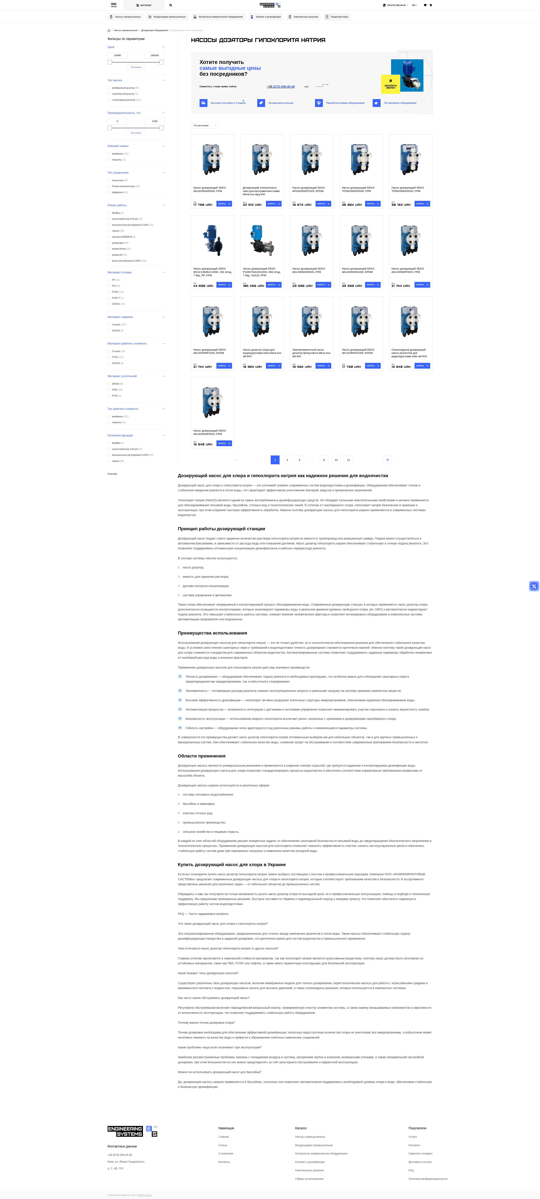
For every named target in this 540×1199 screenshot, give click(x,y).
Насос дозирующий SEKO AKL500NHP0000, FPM (408, 270)
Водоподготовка (339, 17)
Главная (223, 1136)
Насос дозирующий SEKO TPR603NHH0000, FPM (408, 189)
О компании (225, 1153)
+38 (396, 5)
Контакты (224, 1161)
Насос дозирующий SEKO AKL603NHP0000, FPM (209, 432)
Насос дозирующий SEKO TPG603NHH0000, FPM (358, 189)
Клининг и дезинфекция (268, 17)
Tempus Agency (144, 1195)
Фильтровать (136, 67)
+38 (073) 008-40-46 (120, 1154)
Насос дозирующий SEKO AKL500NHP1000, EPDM (209, 351)
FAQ (411, 1170)
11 (348, 460)
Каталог (146, 5)
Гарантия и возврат (420, 1153)
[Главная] (109, 30)
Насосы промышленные (128, 17)
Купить (222, 204)
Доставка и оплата (420, 1161)
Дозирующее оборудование (154, 30)
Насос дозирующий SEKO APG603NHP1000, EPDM (308, 189)
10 (336, 460)
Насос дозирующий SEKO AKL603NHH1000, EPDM (358, 351)
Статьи (222, 1145)
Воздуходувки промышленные (170, 17)
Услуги (413, 1136)
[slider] (110, 62)
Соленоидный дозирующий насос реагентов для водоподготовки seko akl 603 (409, 353)
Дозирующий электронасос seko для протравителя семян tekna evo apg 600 (261, 191)
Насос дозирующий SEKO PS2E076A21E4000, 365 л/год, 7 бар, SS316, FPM (262, 272)
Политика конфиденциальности (428, 1178)
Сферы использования (309, 1178)
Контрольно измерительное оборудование (221, 17)
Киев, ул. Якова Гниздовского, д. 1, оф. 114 (126, 1165)
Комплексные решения (306, 17)
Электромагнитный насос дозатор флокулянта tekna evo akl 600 (311, 353)
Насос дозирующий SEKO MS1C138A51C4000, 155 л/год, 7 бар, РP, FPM (212, 272)
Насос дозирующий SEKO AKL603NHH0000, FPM (209, 189)
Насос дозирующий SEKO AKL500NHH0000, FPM (308, 270)
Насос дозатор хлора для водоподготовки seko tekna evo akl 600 (262, 353)
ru (413, 5)
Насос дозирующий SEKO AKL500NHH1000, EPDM (358, 270)
